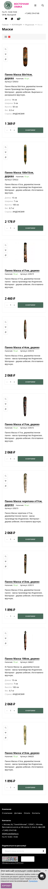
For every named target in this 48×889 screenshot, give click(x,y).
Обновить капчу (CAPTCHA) (12, 863)
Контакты (36, 813)
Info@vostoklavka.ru (10, 833)
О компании (7, 813)
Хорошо (6, 886)
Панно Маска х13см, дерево (22, 581)
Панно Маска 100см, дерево (22, 658)
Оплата (27, 813)
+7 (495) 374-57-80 (32, 13)
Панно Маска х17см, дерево (22, 270)
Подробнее (33, 881)
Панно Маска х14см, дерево (22, 347)
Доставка (18, 813)
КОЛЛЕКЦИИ (17, 25)
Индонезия (29, 25)
